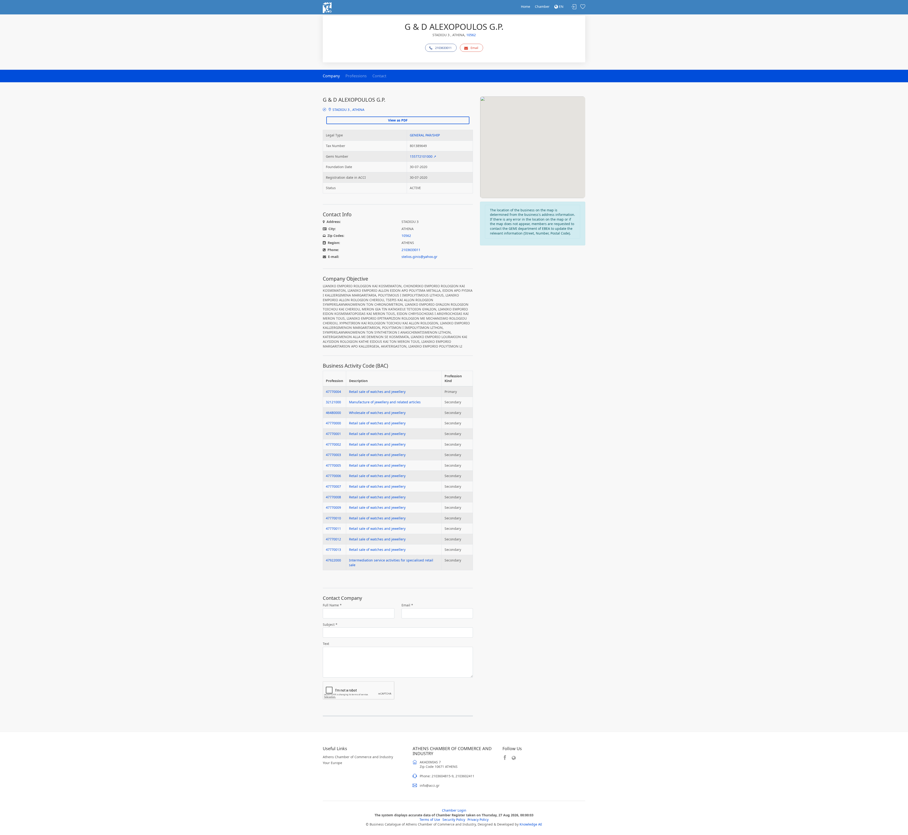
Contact (379, 75)
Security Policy (453, 819)
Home (525, 6)
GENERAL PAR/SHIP (425, 135)
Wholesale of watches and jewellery (377, 412)
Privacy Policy (478, 819)
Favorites (582, 7)
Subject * (330, 624)
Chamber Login (454, 810)
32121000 (333, 402)
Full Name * (332, 605)
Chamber (542, 6)
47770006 (333, 476)
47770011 (333, 528)
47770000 (333, 423)
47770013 (333, 549)
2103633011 (443, 48)
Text (326, 643)
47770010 (333, 518)
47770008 (333, 497)
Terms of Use (429, 819)
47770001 (333, 433)
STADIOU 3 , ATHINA (348, 109)
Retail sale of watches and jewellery (377, 391)
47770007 (333, 486)
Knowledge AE (530, 824)
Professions (356, 75)
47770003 (333, 454)
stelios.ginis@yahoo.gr (419, 256)
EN (560, 6)
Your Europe (332, 763)
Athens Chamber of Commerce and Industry (358, 757)
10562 (471, 35)
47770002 (333, 444)
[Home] (327, 7)
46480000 (333, 412)
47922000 (333, 560)
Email (474, 48)
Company (331, 75)
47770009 (333, 507)
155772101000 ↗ (423, 156)
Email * (407, 605)
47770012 (333, 539)
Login (573, 7)
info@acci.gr (430, 785)
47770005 (333, 465)
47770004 (333, 391)
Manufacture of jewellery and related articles (385, 402)
